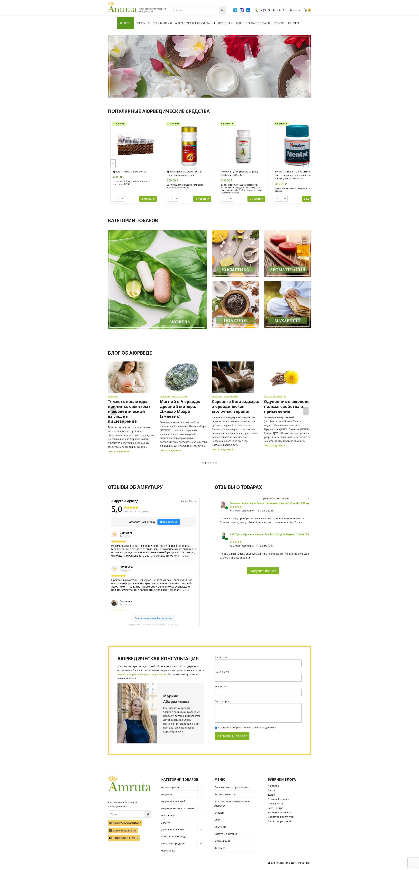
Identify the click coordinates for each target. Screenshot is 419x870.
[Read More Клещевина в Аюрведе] (285, 377)
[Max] (241, 10)
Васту (271, 790)
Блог (239, 23)
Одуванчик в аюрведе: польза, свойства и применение (235, 406)
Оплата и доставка (258, 23)
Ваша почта (222, 671)
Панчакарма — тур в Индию (231, 787)
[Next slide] (306, 163)
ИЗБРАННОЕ (208, 35)
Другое (165, 822)
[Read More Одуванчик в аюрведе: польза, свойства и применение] (233, 377)
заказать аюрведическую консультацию (142, 674)
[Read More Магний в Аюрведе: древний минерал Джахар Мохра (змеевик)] (129, 377)
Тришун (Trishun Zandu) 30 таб (119, 171)
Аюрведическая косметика (177, 808)
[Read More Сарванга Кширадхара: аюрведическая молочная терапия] (181, 377)
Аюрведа (113, 396)
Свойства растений (279, 821)
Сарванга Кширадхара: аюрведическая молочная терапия (183, 406)
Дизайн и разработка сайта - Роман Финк (289, 862)
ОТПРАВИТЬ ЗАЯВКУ (232, 736)
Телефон (221, 686)
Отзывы (279, 23)
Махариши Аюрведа (173, 836)
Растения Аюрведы (223, 396)
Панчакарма (179, 396)
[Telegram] (235, 10)
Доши (271, 794)
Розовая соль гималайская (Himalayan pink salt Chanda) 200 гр (269, 503)
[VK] (248, 10)
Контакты (293, 23)
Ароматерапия (170, 787)
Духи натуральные (172, 829)
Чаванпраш (168, 850)
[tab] (203, 463)
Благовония (168, 815)
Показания (143, 23)
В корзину (137, 198)
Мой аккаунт (222, 840)
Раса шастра (127, 396)
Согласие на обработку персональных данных (247, 727)
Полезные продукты (173, 843)
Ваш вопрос (222, 701)
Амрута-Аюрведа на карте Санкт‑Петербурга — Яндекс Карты (153, 624)
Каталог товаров (224, 794)
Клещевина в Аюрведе (287, 401)
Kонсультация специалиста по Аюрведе (232, 803)
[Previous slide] (113, 163)
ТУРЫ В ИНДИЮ (162, 23)
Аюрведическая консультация (195, 23)
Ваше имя (221, 657)
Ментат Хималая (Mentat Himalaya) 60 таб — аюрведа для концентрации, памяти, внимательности (286, 175)
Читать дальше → (121, 451)
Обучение (220, 826)
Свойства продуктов (281, 816)
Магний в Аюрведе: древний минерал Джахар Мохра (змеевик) (128, 409)
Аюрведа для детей (173, 801)
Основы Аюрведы (278, 799)
